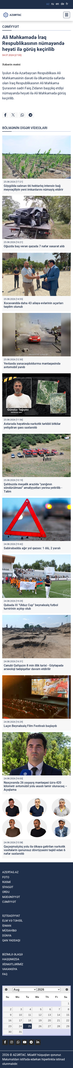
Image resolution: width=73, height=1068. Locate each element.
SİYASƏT (7, 887)
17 (20, 1020)
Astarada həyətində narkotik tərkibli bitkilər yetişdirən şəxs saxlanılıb (32, 425)
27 (49, 1026)
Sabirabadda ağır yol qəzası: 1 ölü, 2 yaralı (32, 548)
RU (52, 4)
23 (9, 1026)
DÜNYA (6, 935)
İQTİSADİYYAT (11, 916)
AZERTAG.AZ (10, 872)
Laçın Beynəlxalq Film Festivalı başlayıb (30, 726)
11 (29, 1014)
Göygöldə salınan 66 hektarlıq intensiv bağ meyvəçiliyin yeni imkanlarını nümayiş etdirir (33, 187)
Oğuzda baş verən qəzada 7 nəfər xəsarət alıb (34, 246)
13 (49, 1014)
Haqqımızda (10, 959)
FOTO (5, 877)
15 (67, 1014)
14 (58, 1014)
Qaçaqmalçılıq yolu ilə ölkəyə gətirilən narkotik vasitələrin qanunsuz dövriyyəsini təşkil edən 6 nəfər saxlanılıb (34, 850)
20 (49, 1020)
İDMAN (6, 925)
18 (29, 1020)
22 (67, 1020)
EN (57, 4)
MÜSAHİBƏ (9, 930)
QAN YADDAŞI (11, 940)
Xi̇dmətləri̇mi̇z (12, 964)
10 (20, 1014)
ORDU (6, 892)
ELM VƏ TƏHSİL (12, 920)
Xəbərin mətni (11, 64)
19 (40, 1020)
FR (67, 4)
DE (62, 4)
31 (20, 1031)
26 (40, 1026)
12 (40, 1014)
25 (29, 1026)
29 (67, 1026)
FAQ (4, 974)
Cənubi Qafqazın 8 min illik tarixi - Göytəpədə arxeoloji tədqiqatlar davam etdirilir (33, 667)
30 (9, 1031)
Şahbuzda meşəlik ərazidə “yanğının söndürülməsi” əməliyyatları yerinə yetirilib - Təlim (33, 487)
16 (9, 1020)
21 (58, 1020)
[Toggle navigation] (65, 15)
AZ (47, 4)
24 (20, 1026)
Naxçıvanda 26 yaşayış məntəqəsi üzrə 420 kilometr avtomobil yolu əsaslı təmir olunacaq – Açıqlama (35, 786)
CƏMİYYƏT (10, 27)
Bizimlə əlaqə (12, 954)
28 (58, 1026)
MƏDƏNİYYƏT (11, 897)
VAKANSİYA (9, 969)
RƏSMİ (6, 882)
